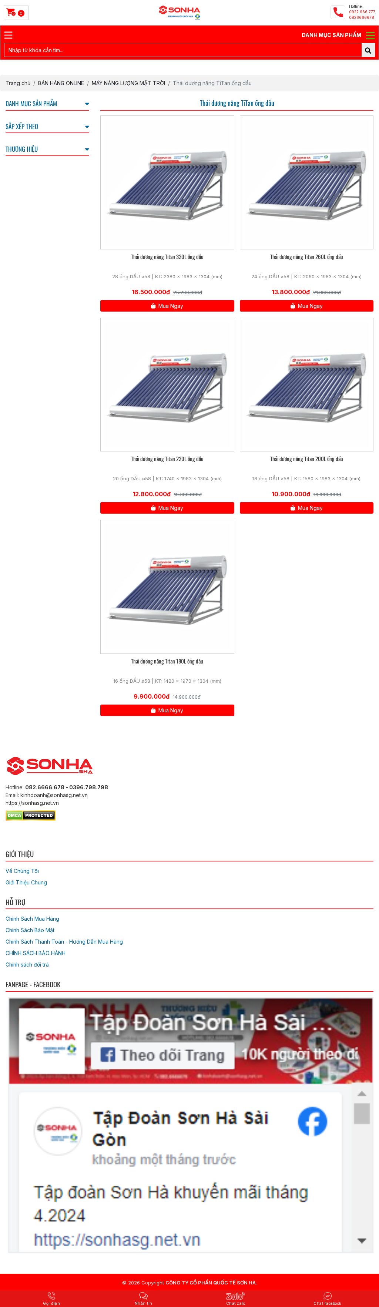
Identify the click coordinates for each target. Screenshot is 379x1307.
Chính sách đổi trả (27, 964)
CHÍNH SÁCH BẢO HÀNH (36, 953)
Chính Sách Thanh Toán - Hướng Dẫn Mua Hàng (64, 941)
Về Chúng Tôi (22, 871)
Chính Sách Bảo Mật (30, 930)
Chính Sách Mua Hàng (32, 918)
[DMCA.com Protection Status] (31, 814)
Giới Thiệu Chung (26, 882)
